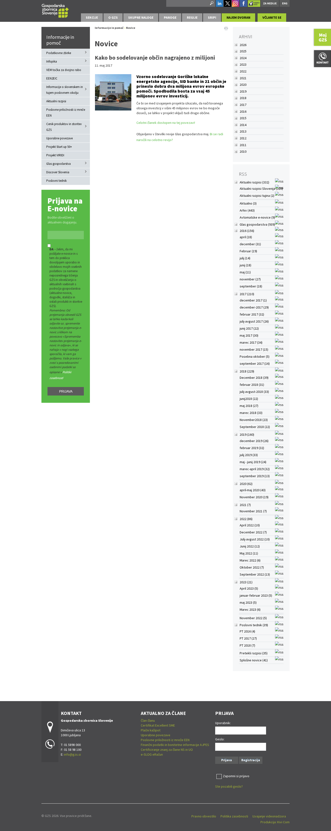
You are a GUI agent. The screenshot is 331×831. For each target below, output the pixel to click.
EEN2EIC (51, 78)
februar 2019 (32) (252, 448)
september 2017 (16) (255, 363)
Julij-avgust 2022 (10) (255, 539)
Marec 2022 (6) (250, 560)
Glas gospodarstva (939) (257, 224)
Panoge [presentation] (170, 17)
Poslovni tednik (56, 181)
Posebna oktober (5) (254, 356)
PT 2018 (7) (247, 645)
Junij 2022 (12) (250, 546)
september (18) (251, 286)
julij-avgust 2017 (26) (254, 321)
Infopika (51, 61)
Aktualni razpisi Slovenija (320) (261, 188)
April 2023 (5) (249, 588)
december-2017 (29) (254, 307)
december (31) (250, 244)
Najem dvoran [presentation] (238, 17)
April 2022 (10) (250, 525)
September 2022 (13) (255, 574)
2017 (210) (247, 294)
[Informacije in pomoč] (55, 10)
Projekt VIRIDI (55, 155)
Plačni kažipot (150, 730)
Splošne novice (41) (254, 660)
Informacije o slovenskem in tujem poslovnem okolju (64, 90)
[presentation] (113, 17)
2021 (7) (245, 505)
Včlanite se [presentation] (271, 17)
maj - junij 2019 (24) (253, 462)
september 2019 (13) (255, 476)
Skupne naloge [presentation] (140, 17)
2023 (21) (246, 582)
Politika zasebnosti (234, 816)
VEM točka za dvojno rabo (63, 70)
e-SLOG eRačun (152, 754)
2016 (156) (247, 231)
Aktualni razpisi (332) (254, 182)
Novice (130, 28)
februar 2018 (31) (252, 384)
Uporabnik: (223, 723)
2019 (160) (247, 434)
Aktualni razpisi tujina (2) (257, 195)
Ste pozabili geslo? (229, 786)
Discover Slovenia (57, 172)
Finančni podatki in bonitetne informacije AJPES (175, 745)
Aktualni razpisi (56, 101)
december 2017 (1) (253, 300)
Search (211, 3)
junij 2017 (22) (249, 328)
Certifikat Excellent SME (158, 725)
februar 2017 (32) (252, 314)
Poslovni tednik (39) (254, 625)
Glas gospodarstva (58, 164)
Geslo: (219, 739)
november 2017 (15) (254, 349)
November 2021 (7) (253, 511)
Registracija (250, 760)
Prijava (65, 391)
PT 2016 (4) (247, 631)
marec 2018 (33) (251, 413)
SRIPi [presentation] (212, 17)
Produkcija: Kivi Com (275, 822)
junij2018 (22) (249, 398)
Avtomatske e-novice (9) (257, 217)
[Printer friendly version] (226, 28)
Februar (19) (248, 251)
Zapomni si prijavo (236, 776)
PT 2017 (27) (248, 638)
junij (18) (245, 265)
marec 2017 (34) (251, 342)
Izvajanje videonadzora (269, 816)
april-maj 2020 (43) (253, 490)
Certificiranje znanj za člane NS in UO (167, 749)
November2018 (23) (254, 420)
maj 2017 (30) (249, 335)
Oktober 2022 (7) (252, 567)
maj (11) (245, 272)
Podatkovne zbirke (58, 53)
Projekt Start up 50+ (59, 147)
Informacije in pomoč (60, 40)
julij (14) (245, 258)
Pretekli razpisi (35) (254, 653)
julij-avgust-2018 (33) (254, 391)
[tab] (92, 17)
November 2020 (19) (254, 497)
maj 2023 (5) (248, 602)
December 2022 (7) (253, 532)
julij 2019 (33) (249, 455)
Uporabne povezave (59, 138)
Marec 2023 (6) (250, 609)
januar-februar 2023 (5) (256, 595)
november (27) (250, 279)
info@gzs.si (72, 754)
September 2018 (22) (255, 427)
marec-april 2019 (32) (255, 469)
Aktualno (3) (248, 203)
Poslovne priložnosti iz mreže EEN (65, 113)
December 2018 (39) (254, 377)
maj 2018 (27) (249, 406)
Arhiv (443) (247, 210)
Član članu (148, 720)
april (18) (246, 237)
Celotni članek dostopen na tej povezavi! (165, 122)
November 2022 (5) (253, 618)
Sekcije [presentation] (92, 17)
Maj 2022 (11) (249, 553)
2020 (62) (246, 484)
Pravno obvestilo (203, 816)
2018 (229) (247, 371)
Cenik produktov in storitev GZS (64, 127)
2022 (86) (246, 519)
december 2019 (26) (254, 441)
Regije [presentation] (192, 17)
